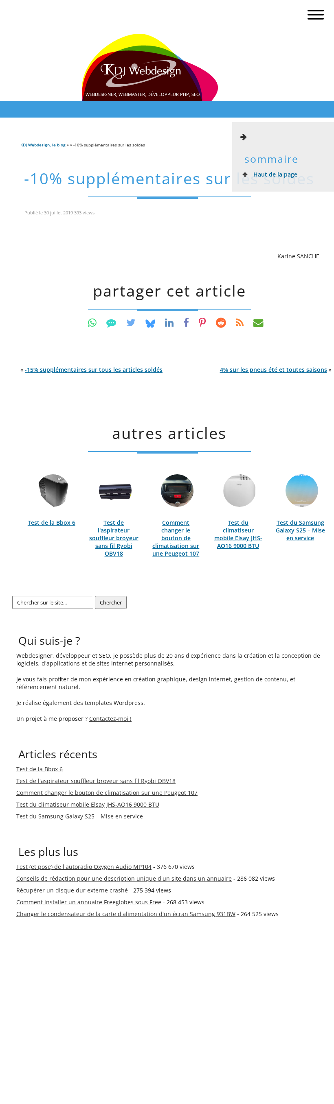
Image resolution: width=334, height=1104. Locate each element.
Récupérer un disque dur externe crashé (72, 890)
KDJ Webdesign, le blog (43, 145)
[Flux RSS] (240, 322)
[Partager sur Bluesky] (150, 322)
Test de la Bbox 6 (51, 522)
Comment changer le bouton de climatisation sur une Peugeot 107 (175, 538)
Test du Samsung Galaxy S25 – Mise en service (300, 530)
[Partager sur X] (131, 322)
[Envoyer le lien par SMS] (111, 322)
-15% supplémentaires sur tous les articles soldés (94, 369)
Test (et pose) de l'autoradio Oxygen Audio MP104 (84, 867)
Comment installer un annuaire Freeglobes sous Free (88, 902)
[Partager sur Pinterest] (202, 322)
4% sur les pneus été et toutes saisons (273, 369)
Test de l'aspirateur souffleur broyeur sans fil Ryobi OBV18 (113, 538)
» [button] (276, 369)
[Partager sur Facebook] (186, 322)
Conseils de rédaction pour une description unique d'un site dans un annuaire (124, 878)
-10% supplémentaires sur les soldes (169, 178)
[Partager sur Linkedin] (169, 322)
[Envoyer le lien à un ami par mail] (258, 322)
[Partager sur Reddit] (221, 322)
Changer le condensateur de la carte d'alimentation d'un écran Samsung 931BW (125, 914)
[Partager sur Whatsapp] (92, 322)
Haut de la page (274, 174)
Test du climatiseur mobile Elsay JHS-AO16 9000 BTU (238, 534)
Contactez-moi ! (110, 718)
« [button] (91, 369)
